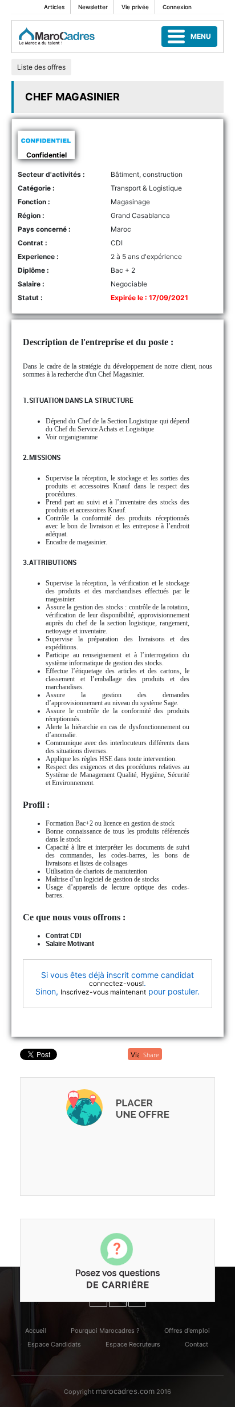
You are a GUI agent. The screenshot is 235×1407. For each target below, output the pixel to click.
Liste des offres (41, 67)
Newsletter (93, 6)
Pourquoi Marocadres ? (105, 1331)
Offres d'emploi (187, 1331)
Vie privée (135, 6)
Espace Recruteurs (133, 1344)
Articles (54, 6)
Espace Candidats (54, 1344)
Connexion (177, 6)
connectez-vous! (116, 983)
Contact (196, 1344)
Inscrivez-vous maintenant (103, 992)
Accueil (35, 1331)
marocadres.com (125, 1391)
